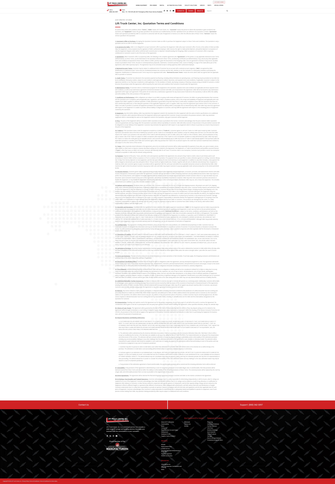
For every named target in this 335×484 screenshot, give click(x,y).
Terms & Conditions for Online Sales (48, 481)
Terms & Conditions (34, 481)
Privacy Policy (25, 481)
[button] (219, 2)
